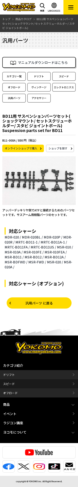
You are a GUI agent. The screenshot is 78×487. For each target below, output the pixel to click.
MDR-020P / (53, 237)
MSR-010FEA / (56, 252)
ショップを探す (57, 148)
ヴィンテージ (38, 87)
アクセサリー (39, 98)
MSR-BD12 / (34, 256)
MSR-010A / (14, 252)
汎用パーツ (14, 98)
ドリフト (39, 76)
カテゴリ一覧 (14, 76)
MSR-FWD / (37, 261)
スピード (64, 76)
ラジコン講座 (13, 422)
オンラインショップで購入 (21, 148)
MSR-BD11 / (14, 256)
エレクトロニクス (64, 87)
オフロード (14, 87)
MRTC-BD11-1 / (27, 242)
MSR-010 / (65, 247)
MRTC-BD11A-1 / (54, 242)
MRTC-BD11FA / (17, 247)
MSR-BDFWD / (16, 261)
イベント (9, 413)
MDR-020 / (13, 237)
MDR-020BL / (32, 237)
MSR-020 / (55, 261)
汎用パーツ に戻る (39, 302)
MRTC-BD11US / (43, 247)
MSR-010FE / (34, 252)
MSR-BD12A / (55, 256)
